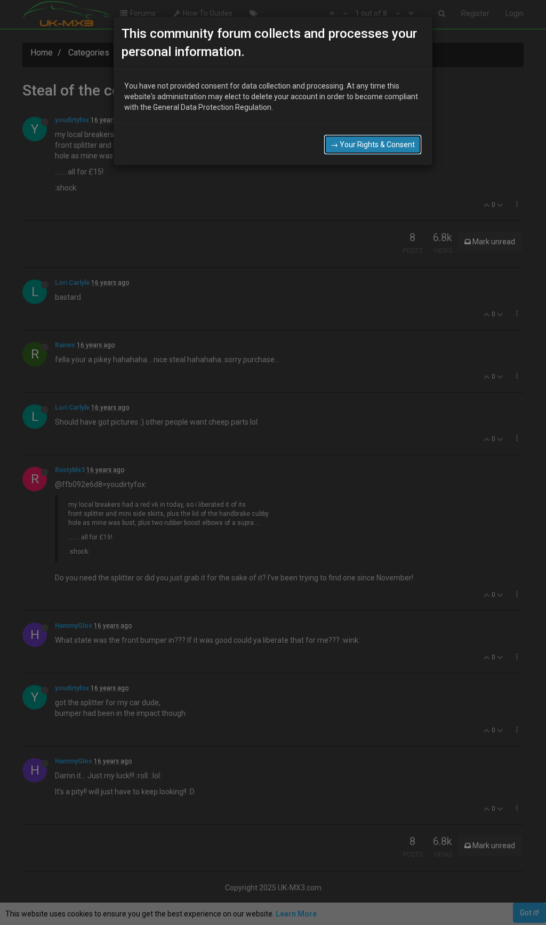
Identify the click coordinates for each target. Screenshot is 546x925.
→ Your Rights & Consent (373, 144)
